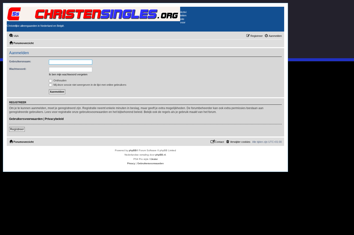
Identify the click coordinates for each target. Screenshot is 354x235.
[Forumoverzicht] (93, 14)
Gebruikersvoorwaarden (26, 119)
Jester (154, 159)
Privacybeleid (54, 119)
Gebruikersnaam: (20, 61)
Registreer (17, 129)
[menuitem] (14, 36)
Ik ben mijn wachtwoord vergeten (68, 74)
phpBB (133, 150)
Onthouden (59, 80)
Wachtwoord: (17, 68)
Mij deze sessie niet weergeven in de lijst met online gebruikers (89, 84)
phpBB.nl (160, 154)
